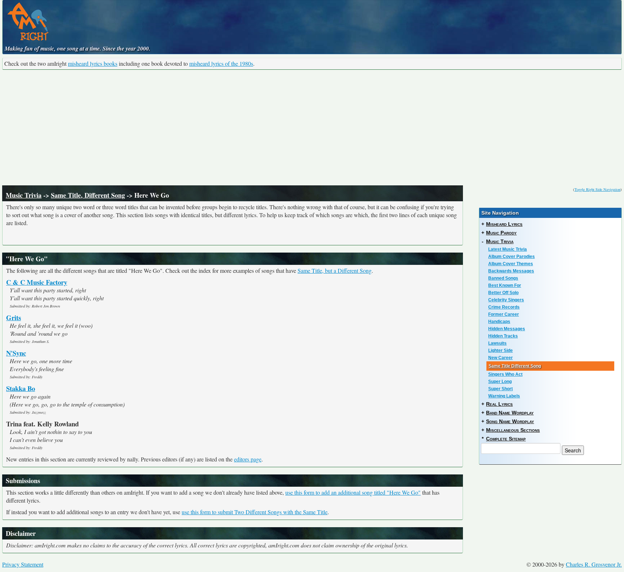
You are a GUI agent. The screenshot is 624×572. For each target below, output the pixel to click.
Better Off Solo (503, 292)
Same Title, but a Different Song (335, 270)
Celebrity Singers (506, 299)
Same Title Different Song (515, 366)
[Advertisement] (312, 127)
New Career (500, 357)
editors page (247, 459)
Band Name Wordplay (510, 413)
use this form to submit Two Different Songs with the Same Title (255, 512)
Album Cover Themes (510, 263)
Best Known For (504, 285)
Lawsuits (497, 343)
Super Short (500, 388)
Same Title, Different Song (88, 195)
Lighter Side (500, 350)
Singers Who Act (505, 374)
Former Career (503, 314)
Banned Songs (503, 278)
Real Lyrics (499, 404)
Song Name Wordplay (510, 421)
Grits (13, 317)
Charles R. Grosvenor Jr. (594, 564)
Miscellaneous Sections (513, 430)
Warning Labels (504, 396)
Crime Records (504, 307)
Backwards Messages (511, 271)
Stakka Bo (20, 388)
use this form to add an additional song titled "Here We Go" (353, 492)
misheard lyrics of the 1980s (221, 63)
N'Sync (16, 353)
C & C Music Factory (36, 282)
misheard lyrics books (92, 63)
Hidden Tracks (503, 336)
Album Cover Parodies (511, 256)
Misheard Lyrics (504, 224)
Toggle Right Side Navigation (597, 189)
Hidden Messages (506, 328)
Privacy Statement (22, 564)
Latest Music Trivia (507, 249)
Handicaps (499, 321)
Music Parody (501, 233)
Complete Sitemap (506, 439)
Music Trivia (24, 195)
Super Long (500, 381)
